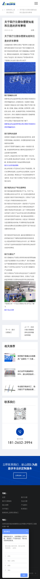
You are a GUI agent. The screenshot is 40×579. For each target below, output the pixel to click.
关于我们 (5, 509)
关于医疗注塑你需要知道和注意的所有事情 (28, 11)
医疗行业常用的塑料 (11, 165)
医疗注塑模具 (7, 501)
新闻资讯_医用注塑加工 (10, 11)
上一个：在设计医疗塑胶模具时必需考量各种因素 (29, 331)
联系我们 (24, 509)
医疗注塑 (24, 497)
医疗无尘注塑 (9, 310)
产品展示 (24, 505)
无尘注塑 (24, 501)
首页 (3, 497)
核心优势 (5, 505)
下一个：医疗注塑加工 (10, 331)
